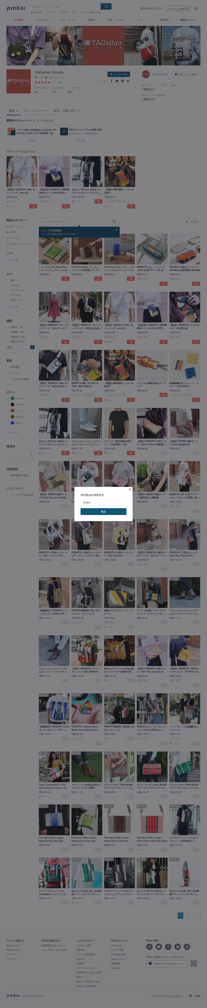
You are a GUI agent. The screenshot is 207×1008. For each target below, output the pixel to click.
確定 (103, 511)
